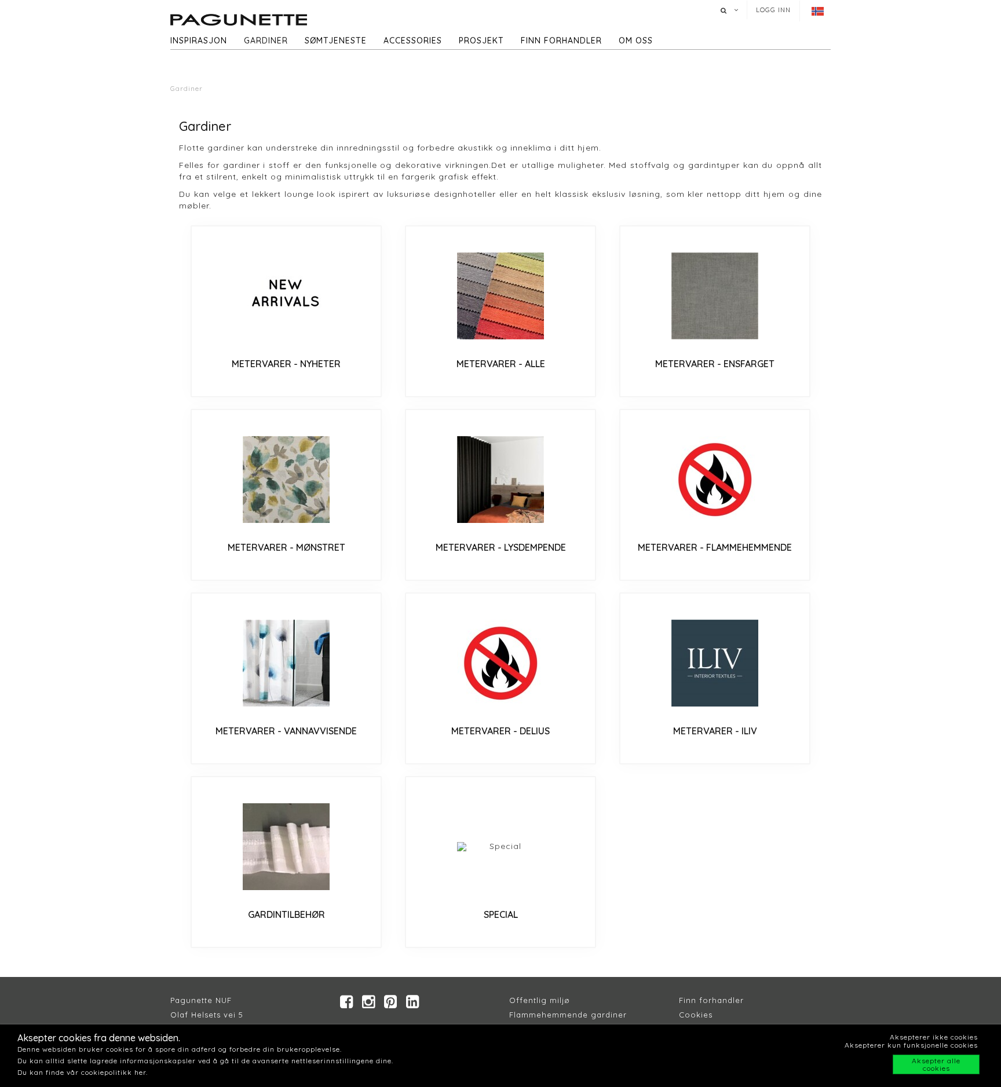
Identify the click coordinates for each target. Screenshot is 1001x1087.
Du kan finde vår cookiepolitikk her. (82, 1072)
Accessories (412, 40)
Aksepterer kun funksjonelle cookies (911, 1045)
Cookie (693, 1014)
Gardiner (266, 40)
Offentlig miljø (539, 1000)
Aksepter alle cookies (936, 1064)
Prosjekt (481, 40)
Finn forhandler (561, 40)
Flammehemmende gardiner (568, 1014)
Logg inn (773, 10)
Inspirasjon (198, 40)
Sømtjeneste (336, 40)
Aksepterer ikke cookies (934, 1037)
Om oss (636, 40)
